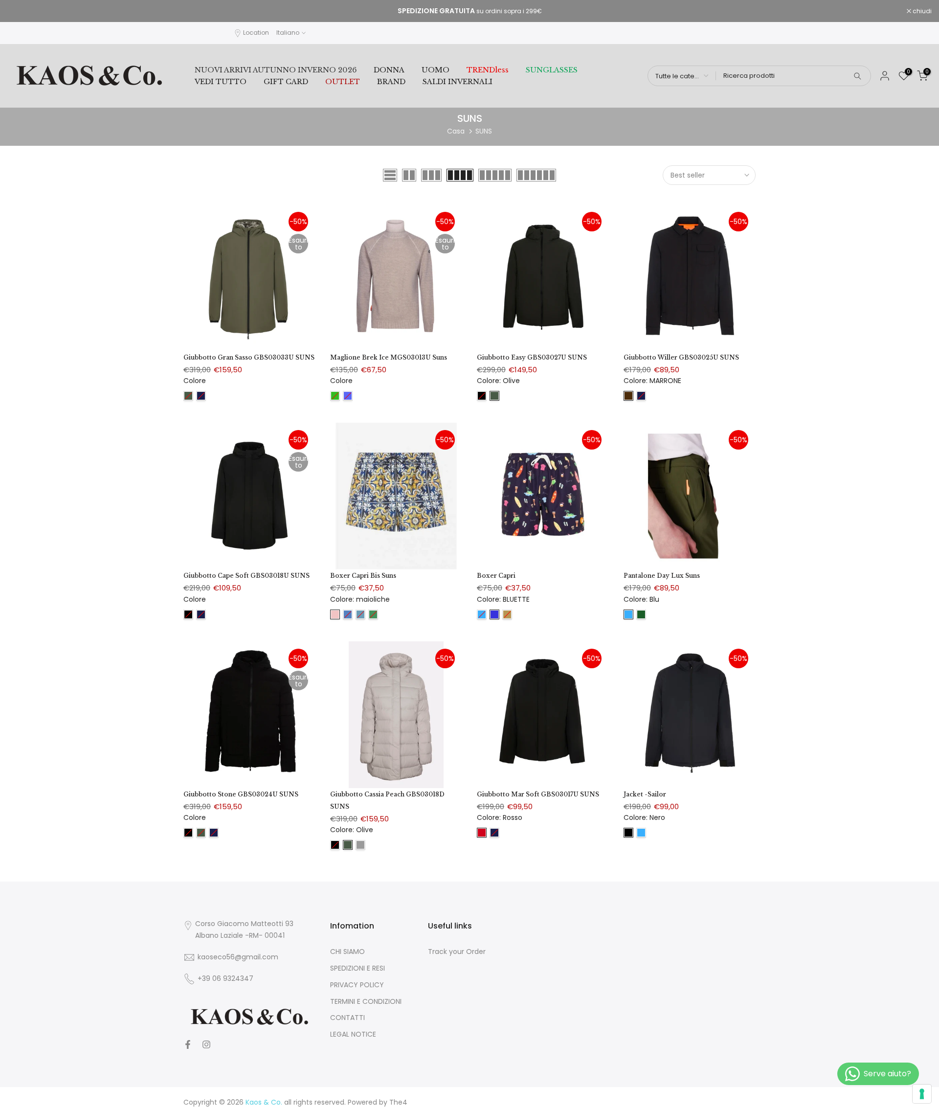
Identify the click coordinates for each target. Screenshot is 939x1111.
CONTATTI (347, 1017)
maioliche (335, 614)
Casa (456, 131)
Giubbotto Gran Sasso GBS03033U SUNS (248, 357)
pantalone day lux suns (662, 575)
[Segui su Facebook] (187, 1044)
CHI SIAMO (347, 951)
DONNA (389, 70)
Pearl (360, 845)
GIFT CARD (286, 81)
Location (256, 32)
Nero (482, 396)
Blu (482, 614)
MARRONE (628, 396)
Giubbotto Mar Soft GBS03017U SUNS (538, 794)
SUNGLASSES (552, 70)
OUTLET (342, 81)
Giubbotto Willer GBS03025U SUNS (681, 357)
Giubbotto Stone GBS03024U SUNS (240, 794)
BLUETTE (494, 614)
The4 (398, 1102)
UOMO (435, 70)
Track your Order (457, 951)
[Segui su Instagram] (206, 1044)
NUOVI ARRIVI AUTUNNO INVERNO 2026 (276, 70)
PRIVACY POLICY (357, 985)
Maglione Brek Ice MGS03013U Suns (388, 357)
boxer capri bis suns (363, 575)
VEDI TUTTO (220, 81)
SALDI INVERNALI (457, 81)
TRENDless (488, 70)
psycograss (373, 614)
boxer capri (496, 575)
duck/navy (507, 614)
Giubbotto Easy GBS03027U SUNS (532, 357)
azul (360, 614)
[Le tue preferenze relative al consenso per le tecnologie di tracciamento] (922, 1094)
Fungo (335, 396)
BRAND (391, 81)
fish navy (348, 614)
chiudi (22, 11)
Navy (201, 396)
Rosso (482, 833)
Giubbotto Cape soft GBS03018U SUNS (246, 575)
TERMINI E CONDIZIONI (366, 1001)
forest (641, 614)
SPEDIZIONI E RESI (357, 968)
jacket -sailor (645, 794)
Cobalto (348, 396)
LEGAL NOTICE (353, 1034)
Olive (188, 396)
